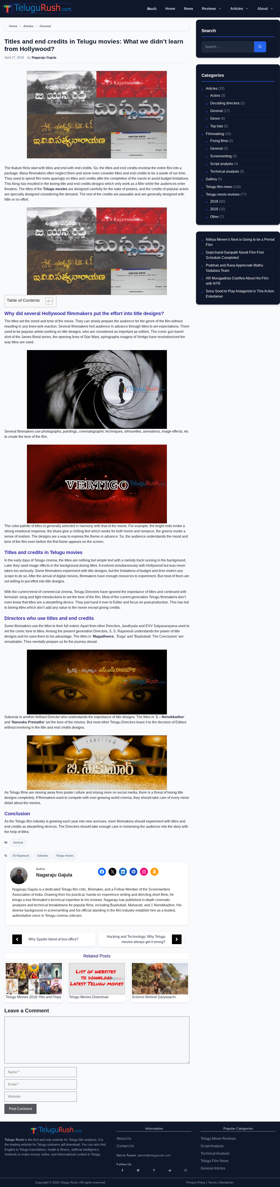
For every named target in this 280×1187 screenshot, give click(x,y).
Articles (236, 9)
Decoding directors (225, 103)
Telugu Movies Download (88, 997)
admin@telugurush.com (154, 1155)
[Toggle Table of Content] (47, 301)
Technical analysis (224, 171)
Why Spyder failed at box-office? (53, 939)
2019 (214, 209)
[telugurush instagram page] (185, 1170)
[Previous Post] (17, 939)
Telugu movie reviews (223, 194)
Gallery (211, 179)
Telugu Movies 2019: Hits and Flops (33, 997)
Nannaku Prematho (28, 722)
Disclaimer (226, 1182)
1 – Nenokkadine (170, 717)
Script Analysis (212, 1146)
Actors (215, 95)
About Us (124, 1138)
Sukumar (42, 855)
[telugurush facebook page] (122, 1170)
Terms (212, 1182)
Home (170, 9)
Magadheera (103, 636)
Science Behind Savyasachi (154, 997)
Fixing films (219, 141)
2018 (214, 201)
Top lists (216, 126)
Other (214, 217)
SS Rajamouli (20, 855)
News (188, 9)
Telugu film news (219, 187)
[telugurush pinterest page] (154, 1170)
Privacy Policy (195, 1182)
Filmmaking (215, 134)
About (262, 9)
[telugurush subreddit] (169, 1170)
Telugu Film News (215, 1161)
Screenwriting (221, 156)
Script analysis (221, 164)
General (45, 26)
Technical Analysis (215, 1153)
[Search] (260, 46)
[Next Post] (177, 939)
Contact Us (125, 1146)
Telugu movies (55, 189)
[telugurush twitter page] (138, 1170)
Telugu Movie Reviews (218, 1138)
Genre (215, 118)
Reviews (209, 9)
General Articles (213, 1168)
